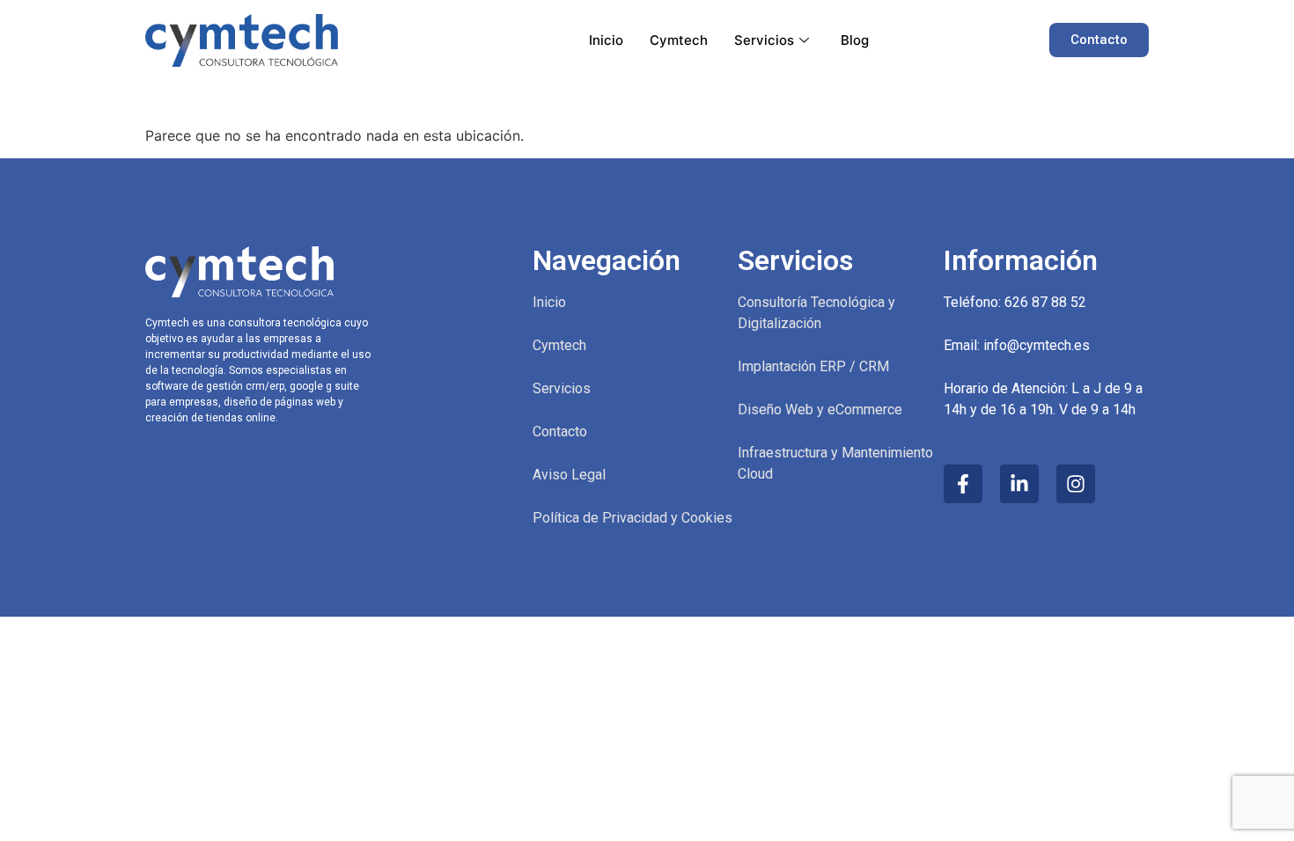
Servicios (764, 40)
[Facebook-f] (963, 483)
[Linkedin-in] (1019, 483)
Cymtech (679, 40)
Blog (855, 40)
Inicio (606, 40)
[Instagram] (1075, 483)
